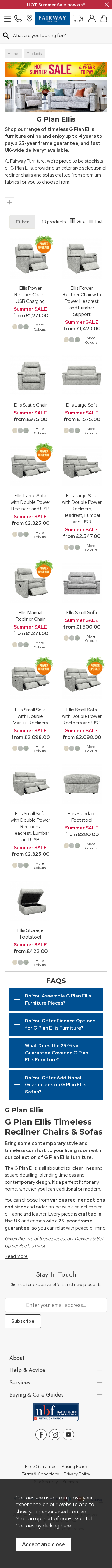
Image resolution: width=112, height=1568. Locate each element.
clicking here (57, 1525)
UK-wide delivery (24, 150)
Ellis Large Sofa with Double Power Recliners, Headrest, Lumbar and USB (82, 508)
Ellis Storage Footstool (30, 933)
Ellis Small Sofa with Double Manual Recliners (30, 716)
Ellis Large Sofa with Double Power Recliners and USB (30, 502)
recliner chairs (19, 175)
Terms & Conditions (40, 1474)
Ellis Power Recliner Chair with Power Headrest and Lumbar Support (82, 301)
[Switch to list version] (91, 222)
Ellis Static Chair (30, 405)
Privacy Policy (77, 1474)
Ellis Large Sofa (82, 405)
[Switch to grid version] (73, 222)
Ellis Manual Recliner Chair (30, 615)
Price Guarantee (41, 1466)
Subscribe (23, 1321)
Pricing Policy (74, 1466)
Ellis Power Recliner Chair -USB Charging (30, 294)
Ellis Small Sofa (81, 612)
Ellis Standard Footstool (82, 816)
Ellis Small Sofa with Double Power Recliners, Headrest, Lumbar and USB (30, 826)
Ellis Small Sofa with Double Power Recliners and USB (82, 716)
